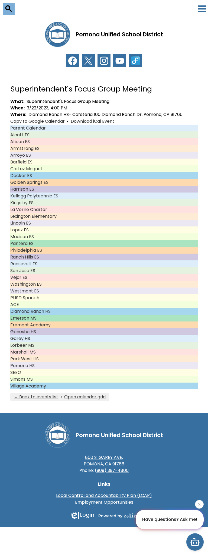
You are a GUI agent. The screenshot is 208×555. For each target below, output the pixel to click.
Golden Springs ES (29, 182)
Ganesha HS (23, 332)
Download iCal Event (92, 121)
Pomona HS (22, 365)
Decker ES (21, 175)
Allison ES (20, 141)
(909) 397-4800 (112, 470)
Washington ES (26, 284)
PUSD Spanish (24, 298)
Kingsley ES (22, 203)
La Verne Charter (28, 209)
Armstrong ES (25, 148)
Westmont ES (24, 291)
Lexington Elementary (33, 216)
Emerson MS (23, 318)
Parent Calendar (28, 128)
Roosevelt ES (23, 264)
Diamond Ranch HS (30, 311)
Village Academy (28, 386)
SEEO (15, 372)
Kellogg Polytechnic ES (34, 196)
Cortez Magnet (26, 169)
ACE (14, 304)
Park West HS (24, 359)
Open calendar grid (85, 397)
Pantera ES (22, 243)
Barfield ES (21, 162)
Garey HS (20, 338)
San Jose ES (22, 270)
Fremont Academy (30, 325)
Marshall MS (23, 352)
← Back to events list (36, 397)
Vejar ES (18, 277)
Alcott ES (20, 135)
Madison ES (22, 237)
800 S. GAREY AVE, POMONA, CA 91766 (104, 460)
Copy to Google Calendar (37, 121)
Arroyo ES (20, 155)
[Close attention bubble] (199, 504)
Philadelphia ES (26, 250)
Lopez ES (19, 230)
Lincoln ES (20, 223)
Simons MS (21, 379)
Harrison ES (22, 189)
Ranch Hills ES (24, 257)
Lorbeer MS (22, 345)
